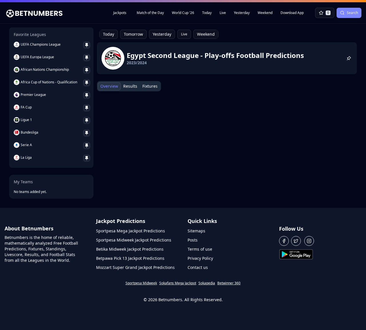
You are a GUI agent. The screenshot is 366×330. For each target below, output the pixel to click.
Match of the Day (150, 12)
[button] (284, 241)
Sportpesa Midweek (141, 283)
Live (223, 12)
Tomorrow (133, 34)
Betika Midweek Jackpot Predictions (130, 249)
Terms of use (200, 249)
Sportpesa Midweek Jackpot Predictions (133, 240)
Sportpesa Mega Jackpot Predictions (130, 231)
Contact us (198, 267)
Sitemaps (196, 231)
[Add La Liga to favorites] (86, 158)
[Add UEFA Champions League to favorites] (86, 45)
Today (207, 12)
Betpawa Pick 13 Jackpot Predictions (130, 258)
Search (352, 12)
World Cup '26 (183, 12)
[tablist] (129, 86)
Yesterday (242, 12)
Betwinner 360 (228, 283)
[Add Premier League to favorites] (86, 95)
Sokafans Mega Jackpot (177, 283)
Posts (193, 240)
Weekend (265, 12)
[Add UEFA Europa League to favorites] (86, 57)
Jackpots (119, 12)
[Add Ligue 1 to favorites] (86, 120)
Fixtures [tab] (150, 86)
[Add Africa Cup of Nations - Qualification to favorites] (86, 82)
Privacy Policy (200, 258)
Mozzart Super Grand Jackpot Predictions (135, 267)
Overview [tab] (109, 86)
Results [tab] (130, 86)
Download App (292, 12)
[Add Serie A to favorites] (86, 145)
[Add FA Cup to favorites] (86, 107)
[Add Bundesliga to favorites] (86, 133)
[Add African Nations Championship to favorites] (86, 70)
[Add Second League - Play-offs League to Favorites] (348, 58)
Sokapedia (206, 283)
